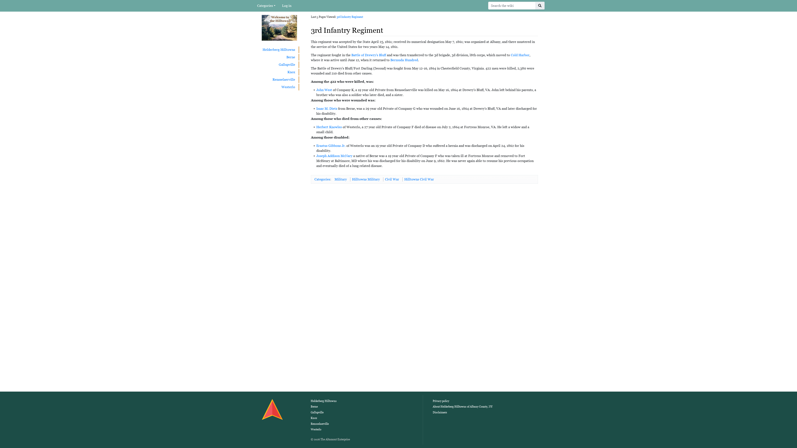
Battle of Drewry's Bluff (368, 55)
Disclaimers (440, 412)
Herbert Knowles (329, 127)
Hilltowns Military (366, 179)
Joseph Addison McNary (334, 156)
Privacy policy (441, 401)
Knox (291, 72)
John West (324, 90)
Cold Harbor (520, 55)
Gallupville (287, 65)
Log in (286, 6)
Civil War (392, 179)
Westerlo (288, 87)
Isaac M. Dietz (326, 109)
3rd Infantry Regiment (350, 16)
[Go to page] (540, 6)
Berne (290, 57)
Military (341, 179)
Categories (265, 6)
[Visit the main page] (279, 27)
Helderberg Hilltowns (279, 50)
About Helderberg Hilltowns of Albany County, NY (463, 406)
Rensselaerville (284, 80)
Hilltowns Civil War (419, 179)
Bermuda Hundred (404, 60)
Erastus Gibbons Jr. (331, 146)
